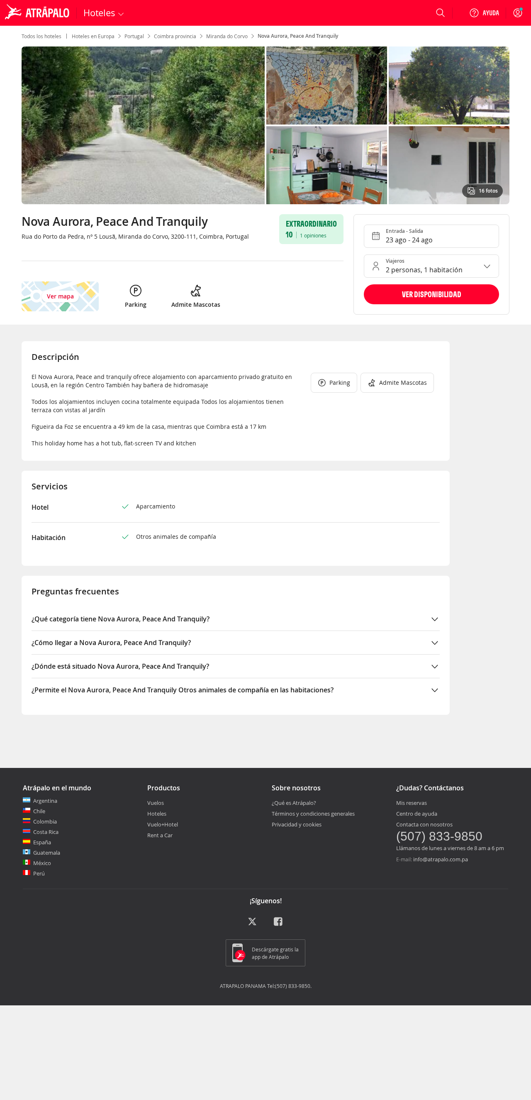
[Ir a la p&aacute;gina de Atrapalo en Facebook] (279, 924)
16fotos (488, 190)
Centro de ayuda (416, 813)
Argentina (45, 800)
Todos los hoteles (41, 36)
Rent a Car (160, 835)
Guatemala (46, 852)
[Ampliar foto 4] (449, 165)
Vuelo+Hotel (162, 824)
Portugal (134, 36)
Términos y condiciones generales (313, 813)
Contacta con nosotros (424, 824)
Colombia (45, 821)
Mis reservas (411, 803)
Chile (39, 811)
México (42, 863)
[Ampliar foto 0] (143, 125)
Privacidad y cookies (297, 824)
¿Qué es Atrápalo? (294, 803)
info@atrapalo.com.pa (440, 859)
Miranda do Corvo (227, 36)
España (42, 842)
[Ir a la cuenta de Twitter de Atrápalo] (252, 924)
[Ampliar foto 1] (326, 85)
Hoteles (156, 813)
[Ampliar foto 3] (326, 165)
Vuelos (155, 803)
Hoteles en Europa (93, 36)
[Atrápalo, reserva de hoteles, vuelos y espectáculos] (38, 13)
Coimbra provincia (175, 36)
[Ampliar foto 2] (449, 85)
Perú (39, 873)
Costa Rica (45, 832)
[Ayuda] (484, 13)
